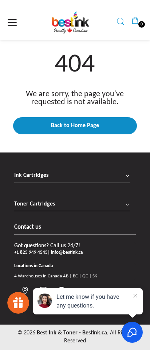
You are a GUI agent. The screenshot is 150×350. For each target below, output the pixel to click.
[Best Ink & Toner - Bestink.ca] (70, 22)
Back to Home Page (75, 126)
